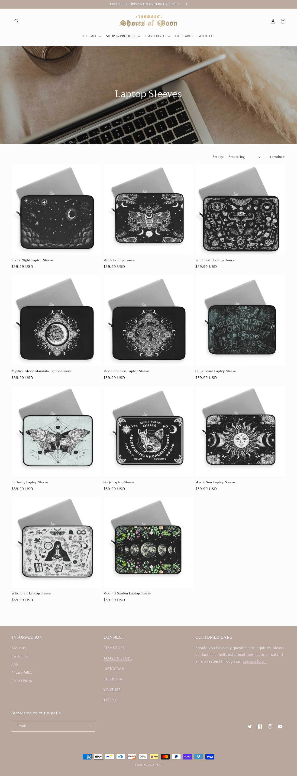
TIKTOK (110, 700)
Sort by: (218, 157)
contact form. (255, 661)
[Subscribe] (90, 726)
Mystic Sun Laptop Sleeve (215, 482)
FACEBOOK (113, 679)
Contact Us (20, 656)
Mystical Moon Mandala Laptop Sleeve (41, 371)
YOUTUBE (111, 690)
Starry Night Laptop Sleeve (32, 260)
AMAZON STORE (117, 658)
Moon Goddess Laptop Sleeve (126, 371)
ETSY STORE (114, 648)
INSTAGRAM (114, 669)
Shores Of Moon (153, 765)
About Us (19, 648)
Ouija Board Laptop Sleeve (215, 371)
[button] (17, 21)
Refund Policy (22, 681)
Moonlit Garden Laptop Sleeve (127, 594)
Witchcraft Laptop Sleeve (214, 260)
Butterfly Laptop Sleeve (30, 482)
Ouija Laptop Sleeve (118, 482)
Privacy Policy (22, 673)
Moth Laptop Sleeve (119, 260)
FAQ (15, 665)
